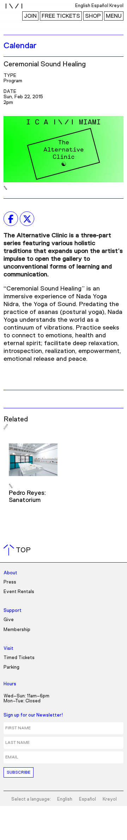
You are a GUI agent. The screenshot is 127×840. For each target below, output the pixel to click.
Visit (8, 648)
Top (18, 550)
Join (30, 16)
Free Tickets (61, 16)
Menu (114, 16)
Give (9, 620)
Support (13, 610)
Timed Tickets (19, 658)
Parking (11, 667)
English (64, 799)
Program (13, 80)
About (10, 573)
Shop (93, 16)
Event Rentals (19, 592)
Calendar (20, 46)
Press (10, 582)
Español (87, 799)
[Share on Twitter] (27, 219)
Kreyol (110, 799)
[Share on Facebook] (11, 219)
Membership (17, 630)
